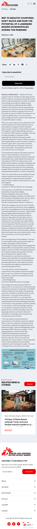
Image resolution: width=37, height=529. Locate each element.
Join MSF (5, 505)
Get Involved (6, 493)
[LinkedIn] (14, 64)
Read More (8, 430)
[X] (18, 64)
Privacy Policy (29, 88)
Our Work (5, 487)
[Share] (26, 64)
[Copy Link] (10, 64)
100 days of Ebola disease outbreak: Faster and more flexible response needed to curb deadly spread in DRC (19, 423)
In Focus (5, 499)
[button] (34, 4)
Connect (5, 511)
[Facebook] (22, 64)
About (4, 481)
